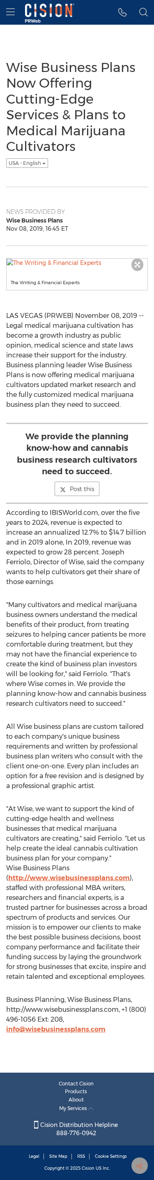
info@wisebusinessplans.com (56, 1029)
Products (76, 1091)
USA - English (25, 163)
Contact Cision (76, 1083)
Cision (88, 1168)
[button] (122, 12)
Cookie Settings (111, 1156)
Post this (82, 489)
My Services (73, 1108)
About (76, 1100)
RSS (81, 1156)
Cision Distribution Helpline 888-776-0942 (78, 1129)
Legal (34, 1156)
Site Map (58, 1156)
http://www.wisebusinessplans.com (69, 878)
